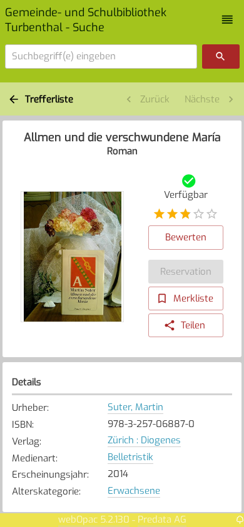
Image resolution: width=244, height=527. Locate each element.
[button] (227, 19)
